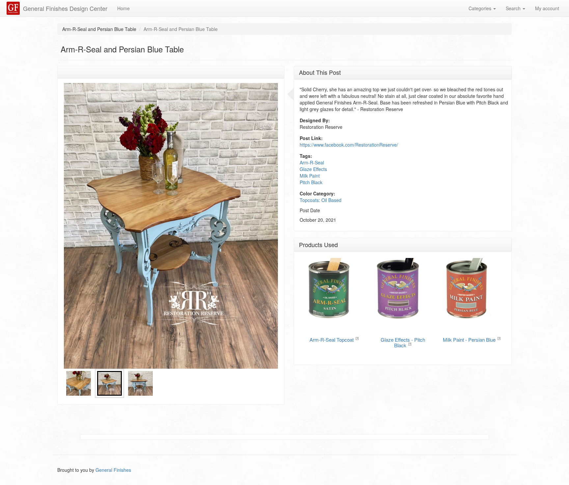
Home (123, 8)
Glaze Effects (313, 169)
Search (514, 8)
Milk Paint (310, 175)
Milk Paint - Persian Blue (469, 339)
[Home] (14, 8)
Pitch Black (311, 182)
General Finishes (113, 470)
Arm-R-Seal (312, 162)
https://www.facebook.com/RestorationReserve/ (349, 144)
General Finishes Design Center (65, 8)
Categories (481, 8)
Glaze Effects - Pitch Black (403, 342)
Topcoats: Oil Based (320, 200)
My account (547, 8)
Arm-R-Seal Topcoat (332, 339)
